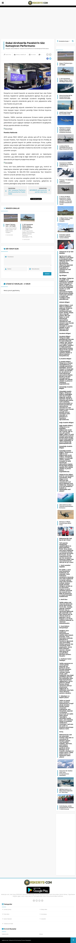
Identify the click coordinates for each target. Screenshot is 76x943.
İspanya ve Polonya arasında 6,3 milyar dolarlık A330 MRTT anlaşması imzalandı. (65, 130)
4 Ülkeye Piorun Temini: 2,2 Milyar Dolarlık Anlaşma (66, 219)
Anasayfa (8, 48)
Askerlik (43, 919)
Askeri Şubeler (8, 919)
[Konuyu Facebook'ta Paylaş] (47, 58)
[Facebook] (34, 901)
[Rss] (42, 901)
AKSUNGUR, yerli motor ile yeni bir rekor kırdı (38, 191)
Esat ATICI (8, 54)
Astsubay (44, 914)
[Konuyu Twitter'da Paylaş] (50, 58)
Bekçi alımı (44, 909)
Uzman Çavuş (7, 909)
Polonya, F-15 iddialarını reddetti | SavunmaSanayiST (66, 181)
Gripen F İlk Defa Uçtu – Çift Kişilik (10, 225)
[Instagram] (39, 901)
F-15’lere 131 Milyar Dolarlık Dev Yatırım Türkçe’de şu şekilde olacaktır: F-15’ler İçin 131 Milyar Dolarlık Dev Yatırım (65, 200)
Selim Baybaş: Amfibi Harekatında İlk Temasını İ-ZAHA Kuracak (66, 807)
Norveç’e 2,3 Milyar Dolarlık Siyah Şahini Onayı (65, 523)
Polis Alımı (6, 914)
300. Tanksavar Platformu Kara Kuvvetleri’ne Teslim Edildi (16, 192)
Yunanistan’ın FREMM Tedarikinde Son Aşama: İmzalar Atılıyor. (66, 164)
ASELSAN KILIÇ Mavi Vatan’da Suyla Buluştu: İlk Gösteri (66, 506)
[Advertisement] (38, 23)
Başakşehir (28, 940)
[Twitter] (36, 901)
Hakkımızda (5, 934)
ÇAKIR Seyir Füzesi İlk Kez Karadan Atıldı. (65, 113)
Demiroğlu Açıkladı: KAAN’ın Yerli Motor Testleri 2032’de (65, 236)
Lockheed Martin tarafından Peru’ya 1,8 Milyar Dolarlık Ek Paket (66, 147)
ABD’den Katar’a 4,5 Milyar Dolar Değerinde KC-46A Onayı (65, 790)
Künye (41, 934)
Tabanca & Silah (8, 923)
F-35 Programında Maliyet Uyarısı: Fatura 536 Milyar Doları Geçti (27, 227)
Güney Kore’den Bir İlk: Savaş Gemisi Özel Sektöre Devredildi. (65, 97)
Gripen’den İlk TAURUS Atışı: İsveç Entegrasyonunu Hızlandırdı (65, 773)
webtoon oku (5, 940)
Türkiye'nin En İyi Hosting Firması (17, 940)
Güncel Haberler (15, 48)
